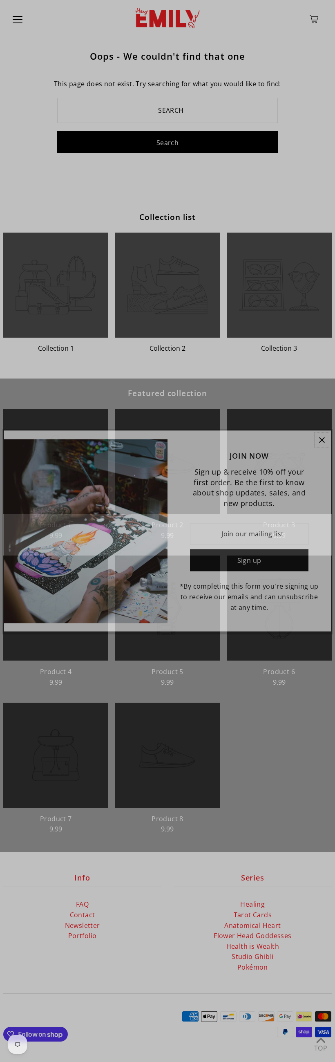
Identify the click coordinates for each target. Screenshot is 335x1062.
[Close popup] (322, 439)
